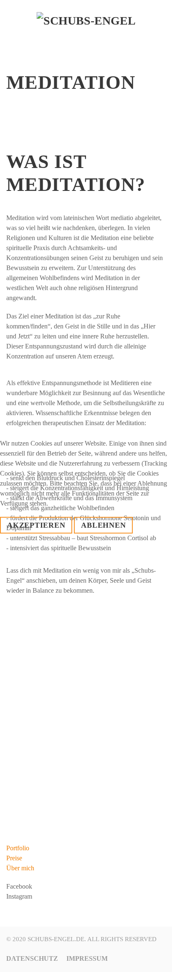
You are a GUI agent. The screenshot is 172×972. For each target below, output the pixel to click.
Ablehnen (103, 525)
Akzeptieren (36, 525)
